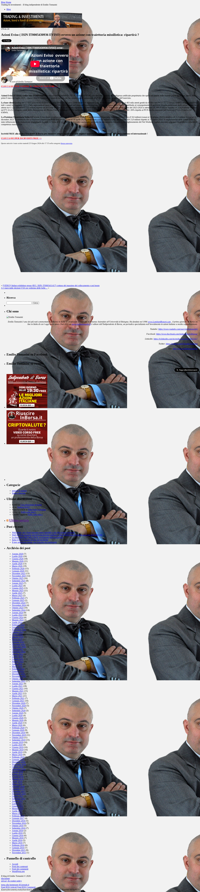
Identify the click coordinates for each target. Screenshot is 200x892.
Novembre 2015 (19, 852)
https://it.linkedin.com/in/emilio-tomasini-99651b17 (176, 339)
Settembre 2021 (18, 681)
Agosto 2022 (17, 654)
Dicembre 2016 (18, 821)
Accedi (15, 864)
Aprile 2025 (17, 593)
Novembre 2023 (19, 630)
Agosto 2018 (17, 772)
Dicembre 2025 (18, 573)
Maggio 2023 (18, 637)
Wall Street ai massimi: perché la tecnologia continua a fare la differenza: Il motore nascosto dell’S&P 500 (57, 535)
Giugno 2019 (17, 747)
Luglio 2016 (17, 833)
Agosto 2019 (17, 742)
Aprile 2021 (17, 693)
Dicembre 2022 (18, 644)
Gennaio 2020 (18, 730)
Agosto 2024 (17, 612)
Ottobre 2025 (17, 578)
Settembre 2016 (18, 828)
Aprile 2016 (17, 840)
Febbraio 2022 (18, 669)
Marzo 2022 (17, 666)
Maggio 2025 (18, 590)
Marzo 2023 (17, 639)
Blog (9, 9)
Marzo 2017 (17, 813)
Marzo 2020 (17, 725)
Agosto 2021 (17, 683)
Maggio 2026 (18, 561)
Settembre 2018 (18, 769)
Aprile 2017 (17, 811)
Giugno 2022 (17, 659)
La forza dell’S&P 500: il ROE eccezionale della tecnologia (37, 537)
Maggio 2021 (18, 691)
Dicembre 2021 (18, 674)
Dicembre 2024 (18, 603)
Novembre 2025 (19, 576)
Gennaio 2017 (18, 818)
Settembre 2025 (18, 581)
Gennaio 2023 (18, 642)
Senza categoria (66, 143)
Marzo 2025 (17, 595)
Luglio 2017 (17, 803)
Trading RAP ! (23, 507)
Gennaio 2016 (18, 848)
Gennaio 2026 (18, 571)
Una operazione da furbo (31, 505)
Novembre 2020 (19, 706)
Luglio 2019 (17, 745)
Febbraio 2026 (18, 568)
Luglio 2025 (17, 586)
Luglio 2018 (17, 774)
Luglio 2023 (17, 634)
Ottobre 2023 (17, 632)
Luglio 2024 (17, 615)
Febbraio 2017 (18, 816)
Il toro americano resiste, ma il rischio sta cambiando (34, 542)
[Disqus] (100, 181)
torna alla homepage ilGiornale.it (15, 885)
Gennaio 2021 (18, 701)
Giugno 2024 (17, 617)
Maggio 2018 (18, 779)
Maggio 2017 (18, 808)
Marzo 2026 (17, 566)
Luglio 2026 (17, 556)
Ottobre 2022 (17, 649)
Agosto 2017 (17, 801)
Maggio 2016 (18, 838)
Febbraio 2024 (18, 625)
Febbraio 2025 (18, 598)
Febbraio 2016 (18, 845)
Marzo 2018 (17, 784)
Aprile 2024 (17, 622)
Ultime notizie (19, 520)
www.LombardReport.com (159, 322)
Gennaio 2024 (18, 627)
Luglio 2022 (17, 657)
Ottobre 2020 (17, 708)
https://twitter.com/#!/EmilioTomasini (182, 344)
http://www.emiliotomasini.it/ (185, 348)
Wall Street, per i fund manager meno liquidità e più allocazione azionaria (43, 532)
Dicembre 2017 (18, 791)
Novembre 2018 (19, 764)
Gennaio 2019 (18, 759)
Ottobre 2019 (17, 737)
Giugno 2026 (17, 559)
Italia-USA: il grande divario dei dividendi (30, 540)
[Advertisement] (27, 463)
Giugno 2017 (17, 806)
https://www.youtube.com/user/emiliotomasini (178, 329)
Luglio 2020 (17, 715)
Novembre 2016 (19, 823)
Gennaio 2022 (18, 671)
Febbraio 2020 (18, 728)
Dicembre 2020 (18, 703)
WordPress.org (18, 871)
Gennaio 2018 (18, 789)
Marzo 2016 (17, 843)
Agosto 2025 (17, 583)
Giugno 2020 (17, 718)
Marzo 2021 (17, 696)
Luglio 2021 (17, 686)
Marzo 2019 (17, 754)
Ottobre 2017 (17, 796)
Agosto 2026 (17, 554)
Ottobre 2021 (17, 679)
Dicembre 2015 (18, 850)
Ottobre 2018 (17, 767)
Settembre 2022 (18, 652)
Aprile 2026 (17, 563)
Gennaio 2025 (18, 600)
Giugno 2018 (17, 777)
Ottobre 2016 (17, 826)
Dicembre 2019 (18, 732)
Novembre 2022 (19, 647)
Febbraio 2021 (18, 698)
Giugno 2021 (17, 688)
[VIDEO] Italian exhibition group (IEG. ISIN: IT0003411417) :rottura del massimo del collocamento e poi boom (51, 285)
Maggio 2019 (18, 750)
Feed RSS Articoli (9, 887)
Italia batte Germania (37, 509)
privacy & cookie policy (11, 881)
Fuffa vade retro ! (28, 512)
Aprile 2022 (17, 664)
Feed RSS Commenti (26, 887)
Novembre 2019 (19, 735)
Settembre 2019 (18, 740)
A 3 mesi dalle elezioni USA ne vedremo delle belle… (24, 288)
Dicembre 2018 (18, 762)
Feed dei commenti (20, 869)
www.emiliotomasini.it (81, 324)
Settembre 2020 (18, 710)
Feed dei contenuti (20, 866)
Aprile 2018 (17, 781)
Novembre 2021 (19, 676)
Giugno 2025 (17, 588)
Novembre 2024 (19, 605)
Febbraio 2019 (18, 757)
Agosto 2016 (17, 830)
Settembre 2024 (18, 610)
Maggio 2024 (18, 620)
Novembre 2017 (19, 794)
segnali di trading (19, 491)
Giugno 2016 (17, 835)
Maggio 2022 (18, 661)
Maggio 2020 (18, 720)
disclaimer (5, 878)
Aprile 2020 (17, 723)
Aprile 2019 (17, 752)
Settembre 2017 (18, 799)
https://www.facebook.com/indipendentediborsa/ (177, 334)
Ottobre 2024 (17, 608)
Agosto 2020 (17, 713)
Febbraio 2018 (18, 786)
